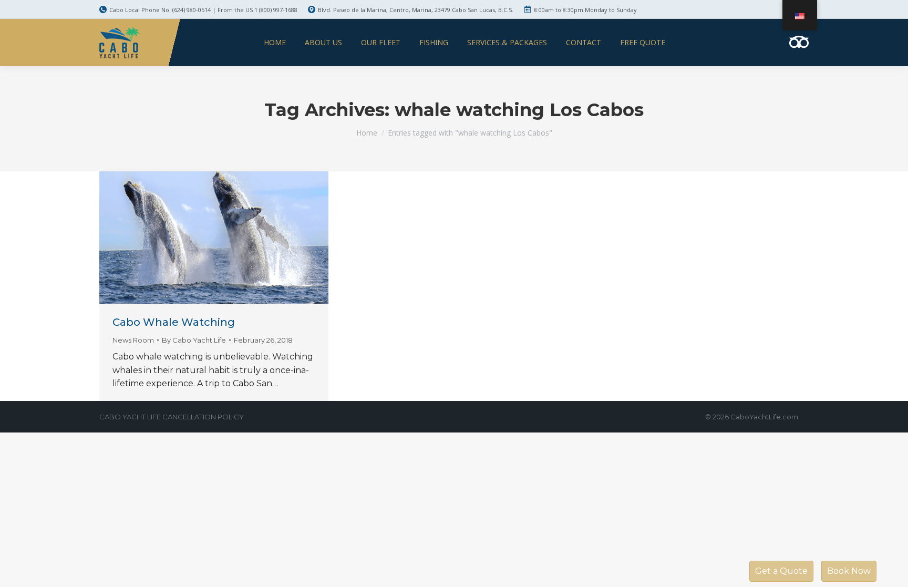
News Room (133, 340)
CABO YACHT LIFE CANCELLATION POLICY (171, 417)
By (194, 340)
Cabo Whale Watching (173, 322)
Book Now (849, 571)
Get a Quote (781, 571)
